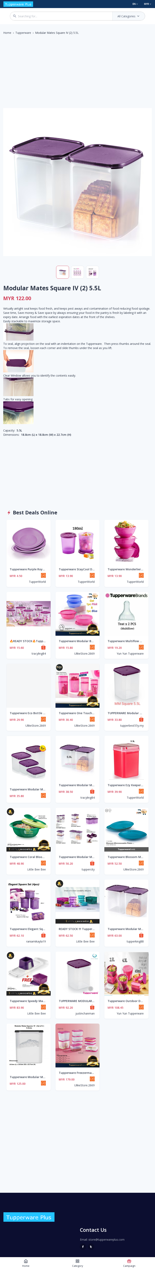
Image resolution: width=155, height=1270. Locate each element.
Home (7, 33)
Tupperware (23, 33)
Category (77, 1266)
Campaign (129, 1266)
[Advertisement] (77, 68)
